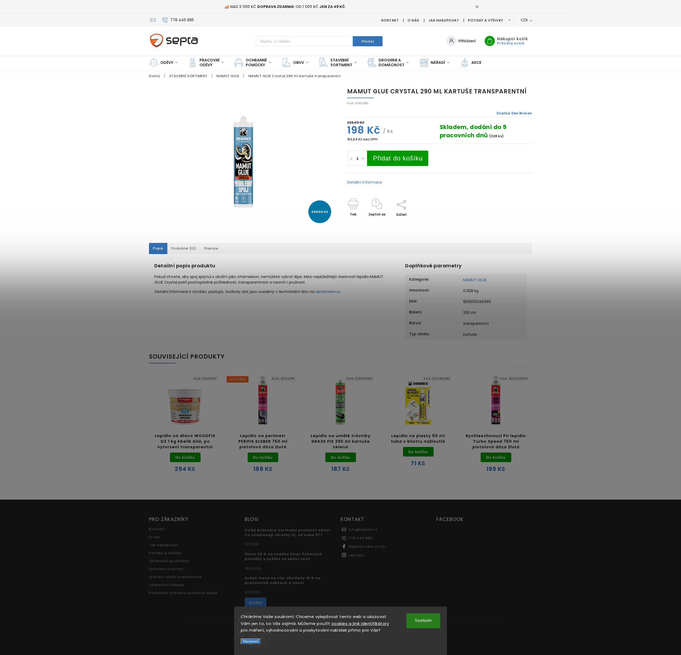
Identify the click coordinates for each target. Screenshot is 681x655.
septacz (356, 555)
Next (525, 366)
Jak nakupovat (443, 20)
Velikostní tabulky (167, 585)
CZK (524, 20)
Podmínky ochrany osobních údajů (183, 593)
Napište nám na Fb (366, 546)
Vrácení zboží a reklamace (175, 577)
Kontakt (390, 20)
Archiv (255, 603)
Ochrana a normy (166, 569)
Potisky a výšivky (485, 20)
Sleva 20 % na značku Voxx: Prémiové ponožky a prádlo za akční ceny (283, 556)
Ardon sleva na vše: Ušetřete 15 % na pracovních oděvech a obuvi (283, 580)
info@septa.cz (362, 529)
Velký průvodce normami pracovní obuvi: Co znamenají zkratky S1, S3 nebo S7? (288, 532)
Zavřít (514, 223)
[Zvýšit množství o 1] (363, 158)
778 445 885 (360, 538)
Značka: (514, 113)
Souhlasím (423, 620)
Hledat (368, 41)
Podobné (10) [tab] (183, 248)
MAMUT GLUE (475, 280)
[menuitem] (166, 62)
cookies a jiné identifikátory (360, 623)
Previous (517, 366)
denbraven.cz (327, 291)
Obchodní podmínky (169, 561)
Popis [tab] (158, 248)
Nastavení (251, 641)
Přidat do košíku (398, 158)
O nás (413, 20)
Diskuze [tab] (211, 248)
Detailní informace (364, 182)
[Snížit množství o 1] (351, 158)
